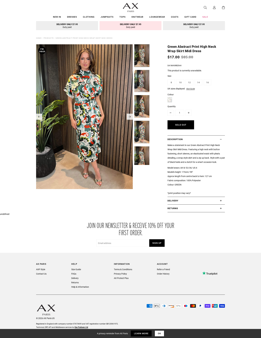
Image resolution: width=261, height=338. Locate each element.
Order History (163, 273)
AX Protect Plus (121, 278)
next (130, 117)
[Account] (211, 7)
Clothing (89, 16)
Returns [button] (173, 208)
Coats (174, 16)
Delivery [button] (173, 200)
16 (207, 82)
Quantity (172, 106)
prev (39, 117)
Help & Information (80, 286)
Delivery (75, 278)
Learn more (141, 333)
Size (169, 75)
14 (198, 82)
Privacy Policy (120, 273)
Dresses (72, 16)
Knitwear (137, 16)
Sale (205, 16)
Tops (122, 16)
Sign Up (156, 243)
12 (189, 82)
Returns (75, 282)
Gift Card (190, 16)
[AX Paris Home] (130, 7)
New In (57, 16)
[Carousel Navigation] (84, 117)
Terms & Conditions (123, 269)
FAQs (73, 273)
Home (39, 38)
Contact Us (41, 273)
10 (180, 82)
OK (159, 333)
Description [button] (175, 139)
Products (49, 38)
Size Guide (190, 88)
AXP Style (40, 269)
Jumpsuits (107, 16)
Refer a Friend (163, 269)
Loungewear (157, 16)
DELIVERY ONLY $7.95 (67, 25)
